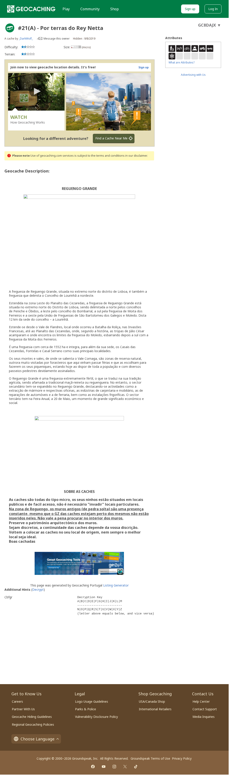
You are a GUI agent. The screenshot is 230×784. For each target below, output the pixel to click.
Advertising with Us (193, 75)
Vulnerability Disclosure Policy (96, 717)
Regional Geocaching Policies (33, 724)
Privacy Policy (182, 758)
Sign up (190, 9)
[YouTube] (103, 766)
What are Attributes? (181, 62)
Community (90, 8)
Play (66, 8)
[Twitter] (125, 766)
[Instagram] (114, 766)
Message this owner (57, 38)
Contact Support (204, 709)
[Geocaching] (31, 8)
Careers (17, 701)
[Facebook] (93, 766)
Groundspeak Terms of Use (150, 758)
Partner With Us (23, 709)
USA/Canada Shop (152, 701)
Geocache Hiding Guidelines (32, 717)
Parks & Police (85, 709)
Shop (114, 8)
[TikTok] (135, 766)
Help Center (201, 701)
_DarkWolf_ (26, 38)
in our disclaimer (136, 156)
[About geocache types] (9, 28)
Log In (213, 9)
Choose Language (37, 739)
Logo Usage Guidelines (91, 701)
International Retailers (155, 709)
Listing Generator (116, 585)
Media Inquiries (203, 717)
